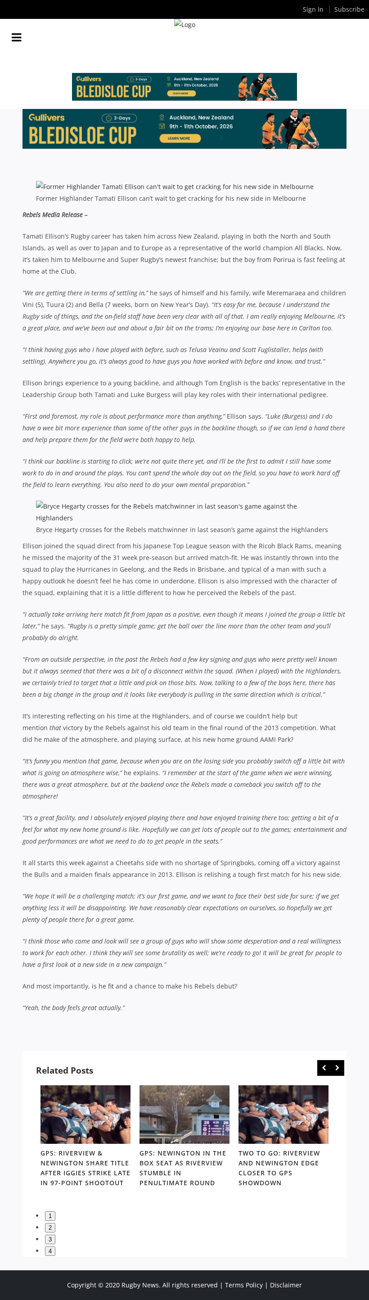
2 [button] (50, 1227)
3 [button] (50, 1239)
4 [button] (50, 1251)
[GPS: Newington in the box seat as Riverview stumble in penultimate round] (185, 1114)
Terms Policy (244, 1285)
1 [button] (50, 1216)
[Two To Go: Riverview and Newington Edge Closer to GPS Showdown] (283, 1114)
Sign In (313, 9)
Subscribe (349, 9)
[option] (85, 1137)
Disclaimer (286, 1285)
